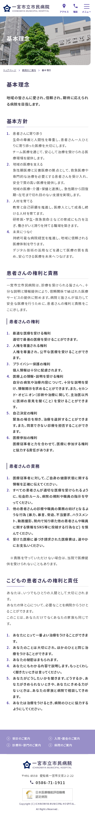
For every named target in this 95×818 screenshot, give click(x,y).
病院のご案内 (29, 70)
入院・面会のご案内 (67, 738)
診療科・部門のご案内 (26, 745)
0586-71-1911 (50, 782)
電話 (75, 11)
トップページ (9, 70)
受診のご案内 (21, 738)
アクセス (64, 11)
